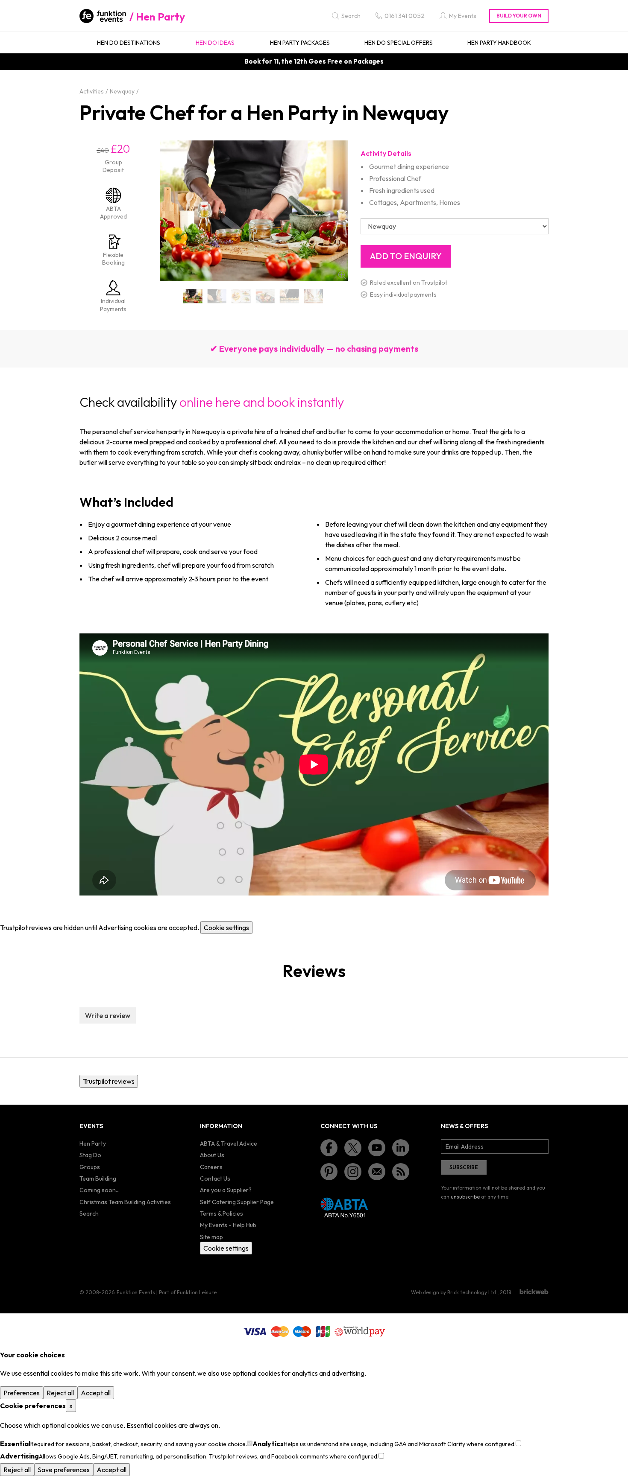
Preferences (21, 1392)
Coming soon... (99, 1190)
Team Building (97, 1178)
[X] (353, 1147)
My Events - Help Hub (228, 1225)
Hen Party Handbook (499, 43)
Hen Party (160, 16)
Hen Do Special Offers (398, 43)
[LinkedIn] (401, 1147)
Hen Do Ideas (215, 43)
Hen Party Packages (300, 43)
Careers (211, 1167)
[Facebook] (329, 1147)
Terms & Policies (221, 1213)
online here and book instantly (261, 402)
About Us (212, 1155)
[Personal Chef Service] (193, 296)
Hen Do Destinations (128, 43)
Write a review (107, 1015)
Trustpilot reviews (109, 1081)
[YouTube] (377, 1147)
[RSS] (401, 1171)
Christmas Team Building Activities (125, 1202)
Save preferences (64, 1469)
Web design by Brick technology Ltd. (454, 1292)
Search (89, 1213)
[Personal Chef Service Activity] (217, 296)
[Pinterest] (329, 1171)
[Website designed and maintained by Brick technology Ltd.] (534, 1291)
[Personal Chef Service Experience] (265, 296)
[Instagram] (353, 1171)
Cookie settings (226, 927)
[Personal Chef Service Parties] (289, 296)
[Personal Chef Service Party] (314, 296)
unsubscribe (465, 1196)
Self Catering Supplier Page (237, 1202)
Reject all (60, 1392)
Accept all (96, 1392)
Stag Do (90, 1155)
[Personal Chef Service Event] (241, 296)
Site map (211, 1237)
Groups (89, 1167)
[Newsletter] (377, 1171)
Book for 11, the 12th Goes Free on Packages (314, 61)
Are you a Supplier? (226, 1190)
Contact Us (215, 1178)
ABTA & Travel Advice (228, 1143)
